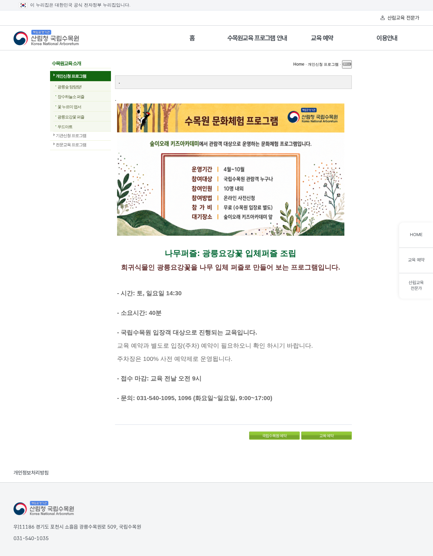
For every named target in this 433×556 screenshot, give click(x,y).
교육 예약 (322, 38)
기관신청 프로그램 (71, 135)
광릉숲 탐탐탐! (69, 87)
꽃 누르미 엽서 (69, 107)
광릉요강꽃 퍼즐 (71, 117)
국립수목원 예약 (268, 434)
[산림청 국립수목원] (44, 508)
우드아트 (65, 126)
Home (298, 64)
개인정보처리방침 (31, 473)
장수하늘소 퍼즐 (71, 96)
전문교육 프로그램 (71, 144)
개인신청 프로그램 (71, 76)
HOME (416, 234)
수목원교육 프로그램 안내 (257, 38)
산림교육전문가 (416, 285)
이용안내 (387, 38)
